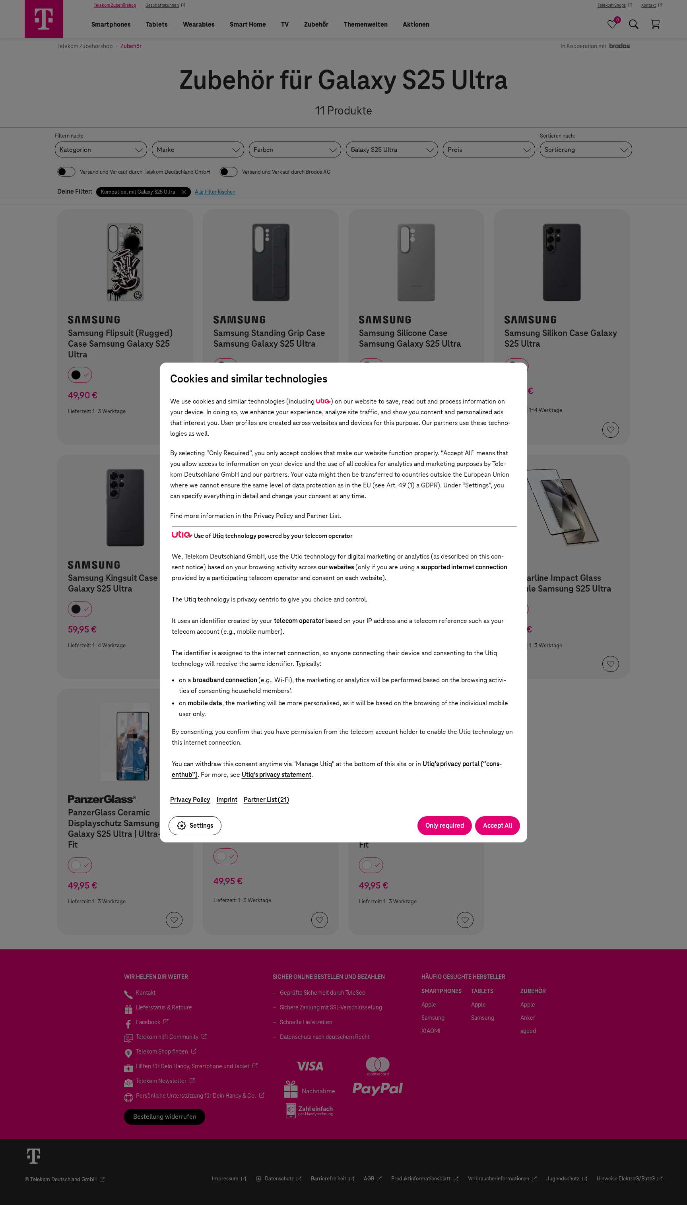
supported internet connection (464, 567)
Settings (201, 825)
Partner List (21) (266, 800)
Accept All (497, 825)
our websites (336, 567)
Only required (444, 825)
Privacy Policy (190, 800)
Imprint (227, 800)
